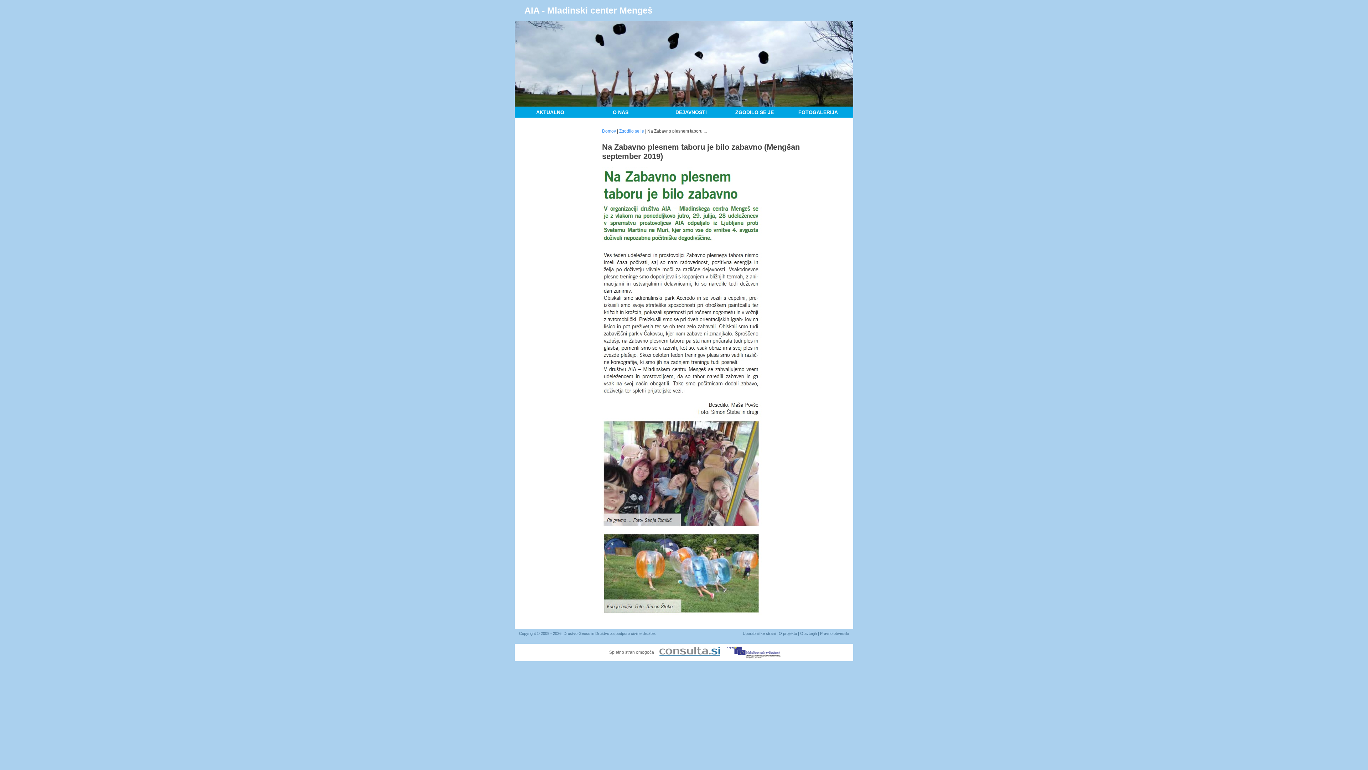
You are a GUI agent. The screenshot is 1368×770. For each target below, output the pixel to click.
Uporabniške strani (759, 633)
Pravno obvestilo (834, 633)
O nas (620, 112)
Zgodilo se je (754, 112)
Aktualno (550, 112)
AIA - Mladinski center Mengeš (588, 10)
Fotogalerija (818, 112)
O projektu (788, 633)
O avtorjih (808, 633)
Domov (609, 131)
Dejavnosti (691, 112)
